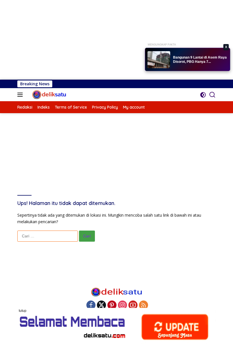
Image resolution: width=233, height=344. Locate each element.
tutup (22, 311)
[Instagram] (122, 305)
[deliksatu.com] (48, 94)
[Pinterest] (111, 305)
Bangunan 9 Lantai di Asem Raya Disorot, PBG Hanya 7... (200, 59)
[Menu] (21, 95)
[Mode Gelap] (203, 95)
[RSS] (143, 305)
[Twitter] (101, 305)
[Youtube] (133, 305)
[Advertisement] (116, 40)
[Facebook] (90, 305)
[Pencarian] (212, 95)
